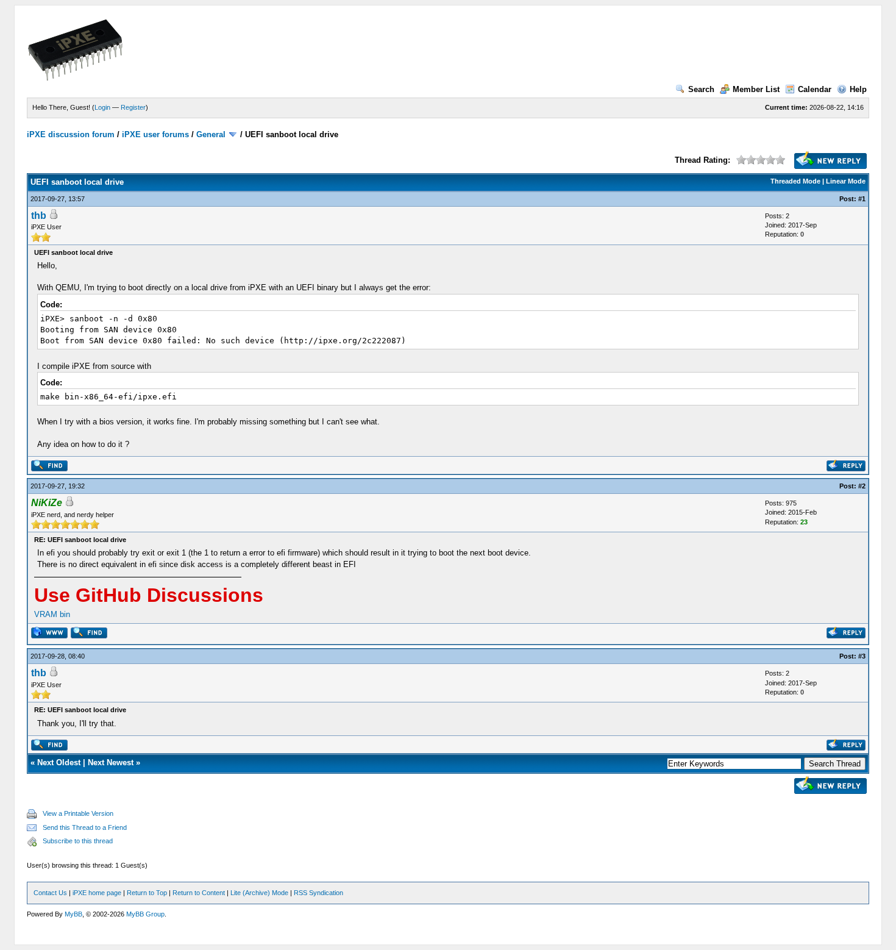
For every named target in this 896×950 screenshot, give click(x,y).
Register (133, 107)
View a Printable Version (78, 813)
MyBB (73, 914)
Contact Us (50, 892)
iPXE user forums (155, 134)
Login (102, 107)
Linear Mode (846, 181)
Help (858, 89)
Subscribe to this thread (78, 841)
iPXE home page (97, 892)
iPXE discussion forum (71, 134)
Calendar (814, 89)
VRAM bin (52, 614)
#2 (862, 486)
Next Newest (110, 762)
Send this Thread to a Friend (85, 827)
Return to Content (198, 892)
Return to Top (147, 892)
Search (701, 89)
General (211, 134)
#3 (862, 656)
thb (38, 215)
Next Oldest (58, 762)
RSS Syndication (318, 892)
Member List (756, 89)
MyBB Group (145, 914)
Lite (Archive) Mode (259, 892)
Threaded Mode (795, 181)
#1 (862, 198)
